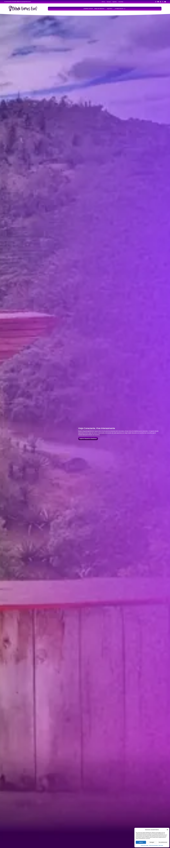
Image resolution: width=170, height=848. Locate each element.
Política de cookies (144, 845)
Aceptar (141, 842)
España (114, 1)
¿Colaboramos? (119, 8)
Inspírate (109, 8)
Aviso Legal (160, 845)
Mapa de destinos (99, 8)
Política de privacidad (153, 845)
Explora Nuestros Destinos (88, 438)
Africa (103, 1)
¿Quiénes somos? (88, 8)
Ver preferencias (163, 842)
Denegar (152, 842)
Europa (108, 1)
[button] (167, 829)
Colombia (120, 1)
